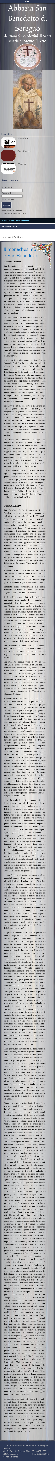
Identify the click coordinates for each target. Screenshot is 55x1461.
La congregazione (9, 226)
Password (6, 193)
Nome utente (7, 187)
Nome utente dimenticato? (13, 213)
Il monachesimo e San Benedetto (15, 221)
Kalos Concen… (24, 151)
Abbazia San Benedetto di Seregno (27, 18)
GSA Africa (22, 138)
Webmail (21, 164)
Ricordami (9, 199)
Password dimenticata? (12, 210)
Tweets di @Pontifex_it (12, 237)
